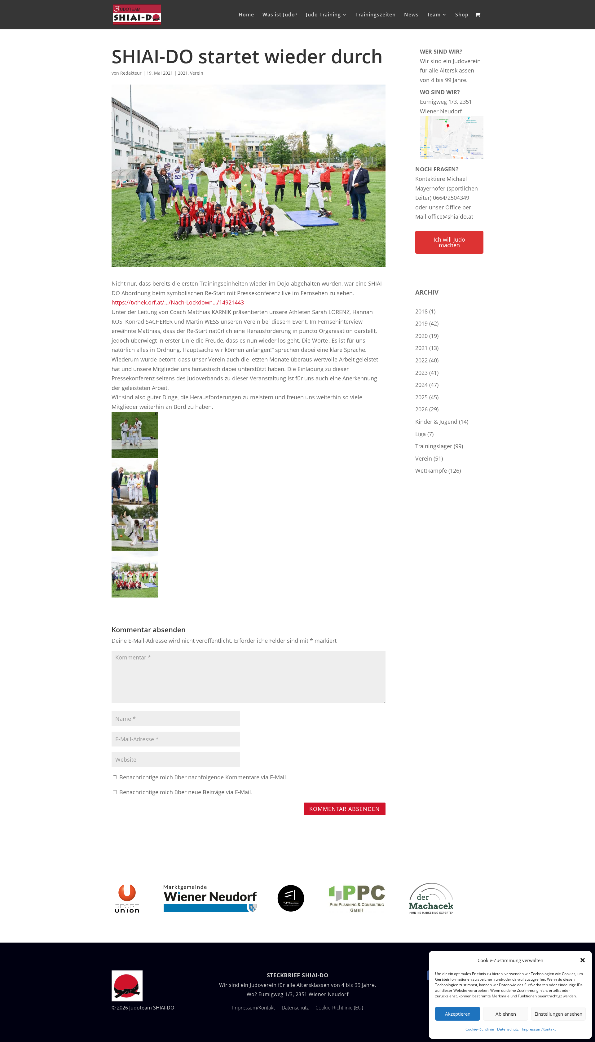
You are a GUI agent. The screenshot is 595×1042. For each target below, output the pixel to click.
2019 (421, 323)
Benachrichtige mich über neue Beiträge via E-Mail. (186, 792)
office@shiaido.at (450, 216)
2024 (421, 384)
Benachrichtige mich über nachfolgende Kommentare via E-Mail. (203, 777)
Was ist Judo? (280, 15)
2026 (421, 409)
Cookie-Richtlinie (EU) (339, 1007)
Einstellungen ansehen (558, 1014)
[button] (583, 960)
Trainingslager (433, 446)
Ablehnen (506, 1014)
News (411, 15)
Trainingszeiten (375, 15)
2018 (421, 311)
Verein (196, 73)
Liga (420, 434)
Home (246, 15)
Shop (462, 15)
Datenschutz (508, 1029)
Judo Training (323, 15)
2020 (421, 335)
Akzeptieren (457, 1014)
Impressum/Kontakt (539, 1029)
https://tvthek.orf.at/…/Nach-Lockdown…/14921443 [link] (178, 302)
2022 (421, 360)
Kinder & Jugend (436, 421)
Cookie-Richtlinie (479, 1029)
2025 (421, 397)
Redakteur (131, 73)
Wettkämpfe (431, 470)
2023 (421, 372)
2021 (183, 73)
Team (434, 15)
